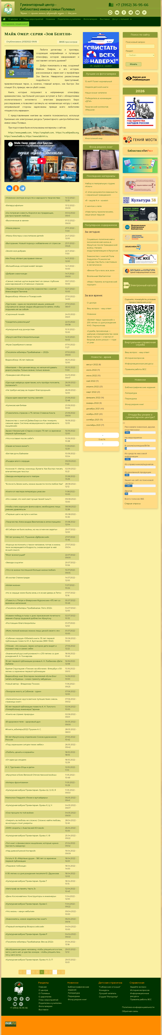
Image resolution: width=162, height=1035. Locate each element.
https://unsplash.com (43, 132)
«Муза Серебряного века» (18, 344)
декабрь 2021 (93, 408)
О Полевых (44, 993)
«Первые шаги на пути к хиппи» (21, 514)
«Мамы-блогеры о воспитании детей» (24, 236)
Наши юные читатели (96, 93)
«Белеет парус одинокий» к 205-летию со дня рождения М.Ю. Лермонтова (101, 323)
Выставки (105, 19)
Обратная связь (130, 1011)
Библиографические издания (140, 387)
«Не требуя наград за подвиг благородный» (27, 390)
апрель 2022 (92, 386)
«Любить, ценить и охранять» (19, 752)
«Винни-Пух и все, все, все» (101, 270)
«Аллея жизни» (12, 585)
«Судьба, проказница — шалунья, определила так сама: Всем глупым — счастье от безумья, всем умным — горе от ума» (102, 337)
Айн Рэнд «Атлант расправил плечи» (23, 258)
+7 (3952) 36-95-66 (132, 5)
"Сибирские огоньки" (109, 987)
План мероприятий (33, 19)
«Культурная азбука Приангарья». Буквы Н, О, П (29, 959)
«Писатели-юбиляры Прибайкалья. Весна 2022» (29, 942)
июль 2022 (91, 370)
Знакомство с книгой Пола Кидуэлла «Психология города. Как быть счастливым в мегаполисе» (102, 260)
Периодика (131, 398)
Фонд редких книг (134, 404)
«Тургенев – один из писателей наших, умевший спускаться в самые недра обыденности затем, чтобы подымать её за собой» (32, 307)
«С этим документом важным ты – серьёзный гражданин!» (101, 193)
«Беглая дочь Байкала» (16, 453)
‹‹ (102, 435)
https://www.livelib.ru (14, 136)
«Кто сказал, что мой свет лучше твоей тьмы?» (28, 499)
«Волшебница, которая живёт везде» (24, 266)
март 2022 (91, 392)
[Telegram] (22, 188)
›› (102, 444)
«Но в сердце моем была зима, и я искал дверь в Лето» (33, 593)
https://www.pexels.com (19, 132)
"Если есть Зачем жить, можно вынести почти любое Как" (34, 484)
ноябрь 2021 (92, 414)
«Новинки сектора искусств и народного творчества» (32, 198)
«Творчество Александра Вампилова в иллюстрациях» (33, 522)
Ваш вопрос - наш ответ (99, 308)
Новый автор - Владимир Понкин (22, 684)
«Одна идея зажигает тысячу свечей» (24, 398)
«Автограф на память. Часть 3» (20, 888)
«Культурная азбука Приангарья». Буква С (26, 904)
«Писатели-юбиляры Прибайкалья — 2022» (27, 352)
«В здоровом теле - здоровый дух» (23, 722)
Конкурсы (104, 990)
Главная (4, 19)
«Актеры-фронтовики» (16, 782)
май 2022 (90, 381)
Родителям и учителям (69, 19)
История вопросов (134, 358)
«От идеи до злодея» (15, 760)
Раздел (129, 51)
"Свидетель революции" (17, 322)
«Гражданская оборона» (17, 375)
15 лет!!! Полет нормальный (98, 81)
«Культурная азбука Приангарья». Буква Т (26, 881)
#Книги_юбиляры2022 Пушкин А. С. (23, 729)
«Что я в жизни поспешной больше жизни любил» (30, 570)
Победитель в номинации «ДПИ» (98, 99)
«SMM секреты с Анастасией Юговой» (24, 828)
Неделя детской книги (96, 87)
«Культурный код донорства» (20, 329)
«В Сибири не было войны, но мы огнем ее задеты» (31, 529)
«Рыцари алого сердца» (17, 461)
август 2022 (92, 364)
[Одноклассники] (16, 188)
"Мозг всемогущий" (15, 555)
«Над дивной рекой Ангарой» (20, 851)
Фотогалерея (90, 19)
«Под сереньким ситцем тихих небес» (24, 744)
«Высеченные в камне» (17, 220)
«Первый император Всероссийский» (24, 926)
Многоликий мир (94, 138)
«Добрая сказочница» (16, 273)
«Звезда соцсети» (14, 562)
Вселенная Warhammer (99, 276)
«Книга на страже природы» (19, 714)
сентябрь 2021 (93, 425)
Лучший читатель (107, 993)
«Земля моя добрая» (15, 251)
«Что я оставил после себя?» (19, 438)
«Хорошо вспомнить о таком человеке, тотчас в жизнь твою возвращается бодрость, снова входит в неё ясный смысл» (32, 547)
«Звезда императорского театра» (22, 476)
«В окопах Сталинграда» (17, 577)
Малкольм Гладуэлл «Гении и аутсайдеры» (26, 797)
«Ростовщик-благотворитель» (20, 623)
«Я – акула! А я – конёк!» (96, 200)
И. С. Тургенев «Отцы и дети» (19, 767)
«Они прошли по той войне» (19, 813)
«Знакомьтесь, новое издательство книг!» (26, 919)
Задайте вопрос (138, 987)
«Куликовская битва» (16, 405)
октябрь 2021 (92, 419)
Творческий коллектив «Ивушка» (96, 108)
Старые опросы (133, 503)
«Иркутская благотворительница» (22, 337)
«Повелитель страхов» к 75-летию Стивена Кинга (30, 413)
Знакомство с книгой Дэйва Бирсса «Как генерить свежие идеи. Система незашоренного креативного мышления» (32, 423)
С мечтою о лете (101, 66)
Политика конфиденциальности (138, 1007)
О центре (12, 19)
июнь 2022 (91, 375)
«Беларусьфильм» (14, 205)
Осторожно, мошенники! (15, 24)
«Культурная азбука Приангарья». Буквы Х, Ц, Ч (28, 805)
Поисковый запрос (135, 42)
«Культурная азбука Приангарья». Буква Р (26, 934)
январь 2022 (92, 403)
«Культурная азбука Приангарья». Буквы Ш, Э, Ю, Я (30, 790)
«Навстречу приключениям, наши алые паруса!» (99, 213)
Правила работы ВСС (135, 369)
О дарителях (45, 996)
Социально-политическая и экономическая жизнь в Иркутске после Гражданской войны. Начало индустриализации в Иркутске (102, 245)
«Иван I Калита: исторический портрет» (102, 283)
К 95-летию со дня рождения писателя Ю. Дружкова (32, 873)
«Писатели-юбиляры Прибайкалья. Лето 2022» (28, 608)
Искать (133, 64)
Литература (131, 393)
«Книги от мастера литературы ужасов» (25, 491)
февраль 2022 (93, 397)
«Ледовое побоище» (15, 866)
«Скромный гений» (15, 314)
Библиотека (140, 150)
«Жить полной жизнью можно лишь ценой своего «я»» (32, 630)
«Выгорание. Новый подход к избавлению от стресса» (33, 243)
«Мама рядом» (12, 228)
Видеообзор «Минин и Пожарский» (23, 296)
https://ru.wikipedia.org (67, 132)
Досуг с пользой (120, 19)
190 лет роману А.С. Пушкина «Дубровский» (27, 537)
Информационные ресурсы (139, 363)
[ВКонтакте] (9, 188)
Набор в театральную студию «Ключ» (100, 185)
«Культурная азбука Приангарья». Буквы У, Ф (27, 835)
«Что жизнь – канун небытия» (19, 911)
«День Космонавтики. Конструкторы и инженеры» (30, 896)
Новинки (50, 19)
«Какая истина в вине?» (17, 446)
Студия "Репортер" (108, 996)
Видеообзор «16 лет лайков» (19, 360)
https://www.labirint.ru (37, 136)
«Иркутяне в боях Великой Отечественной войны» (31, 775)
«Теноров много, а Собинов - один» (23, 691)
